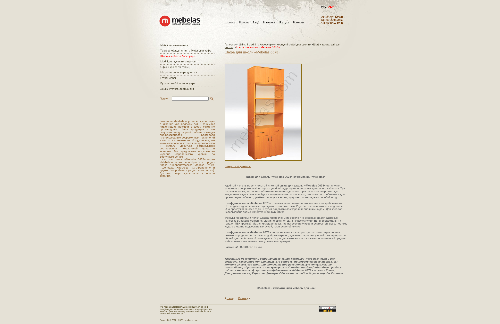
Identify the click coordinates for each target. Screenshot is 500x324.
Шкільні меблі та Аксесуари (177, 56)
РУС (323, 6)
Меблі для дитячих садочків (178, 61)
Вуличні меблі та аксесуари (177, 83)
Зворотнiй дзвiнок (238, 166)
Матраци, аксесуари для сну (178, 72)
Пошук (164, 98)
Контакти (298, 22)
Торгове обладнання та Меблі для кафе (185, 50)
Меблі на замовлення (174, 45)
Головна (230, 22)
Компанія (269, 22)
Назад (230, 298)
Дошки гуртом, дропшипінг (177, 88)
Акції (256, 22)
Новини (244, 22)
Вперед (243, 298)
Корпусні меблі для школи (293, 44)
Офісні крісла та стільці (175, 66)
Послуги (284, 22)
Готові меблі (168, 77)
